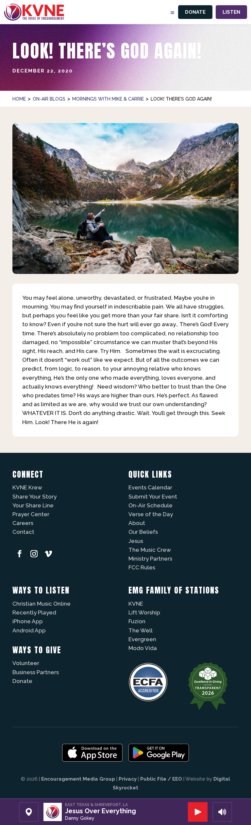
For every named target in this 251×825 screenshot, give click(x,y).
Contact (23, 532)
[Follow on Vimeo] (48, 554)
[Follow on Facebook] (19, 554)
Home (19, 99)
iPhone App (27, 621)
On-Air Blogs (49, 99)
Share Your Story (34, 496)
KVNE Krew (27, 487)
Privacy (128, 779)
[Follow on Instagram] (34, 554)
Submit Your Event (152, 496)
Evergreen (142, 639)
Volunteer (25, 663)
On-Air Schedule (150, 505)
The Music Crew (149, 550)
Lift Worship (144, 612)
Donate (195, 12)
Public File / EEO (161, 779)
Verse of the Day (150, 514)
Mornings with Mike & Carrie (108, 99)
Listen (231, 12)
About (136, 523)
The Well (140, 630)
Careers (22, 523)
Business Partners (35, 672)
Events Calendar (150, 487)
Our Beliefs (143, 532)
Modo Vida (142, 648)
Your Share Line (33, 505)
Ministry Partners (150, 558)
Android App (29, 630)
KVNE (135, 603)
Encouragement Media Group (78, 779)
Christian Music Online (41, 603)
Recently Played (34, 612)
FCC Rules (141, 567)
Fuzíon (136, 621)
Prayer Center (30, 514)
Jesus (135, 541)
